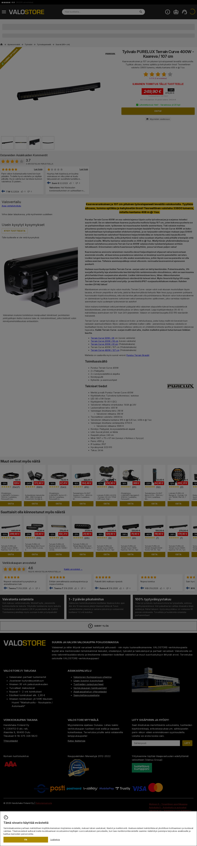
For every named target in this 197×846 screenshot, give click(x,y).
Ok (25, 839)
